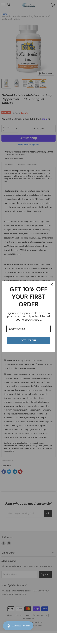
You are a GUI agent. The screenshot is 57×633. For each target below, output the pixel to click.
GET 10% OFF (28, 340)
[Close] (51, 284)
